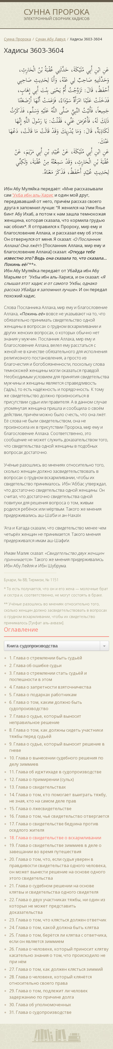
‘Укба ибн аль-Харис (32, 195)
